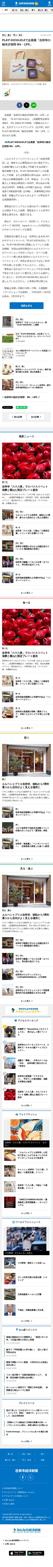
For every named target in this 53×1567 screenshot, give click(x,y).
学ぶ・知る (17, 35)
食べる (14, 10)
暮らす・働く (43, 10)
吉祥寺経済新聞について (13, 1488)
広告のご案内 (9, 1504)
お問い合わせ (9, 1500)
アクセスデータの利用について (16, 1496)
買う (33, 10)
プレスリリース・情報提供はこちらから (19, 1492)
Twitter (30, 1477)
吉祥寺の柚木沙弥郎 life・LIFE (20, 397)
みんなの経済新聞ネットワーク (26, 1531)
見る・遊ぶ (24, 10)
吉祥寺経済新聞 (24, 4)
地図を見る (26, 305)
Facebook (23, 1477)
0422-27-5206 (23, 123)
